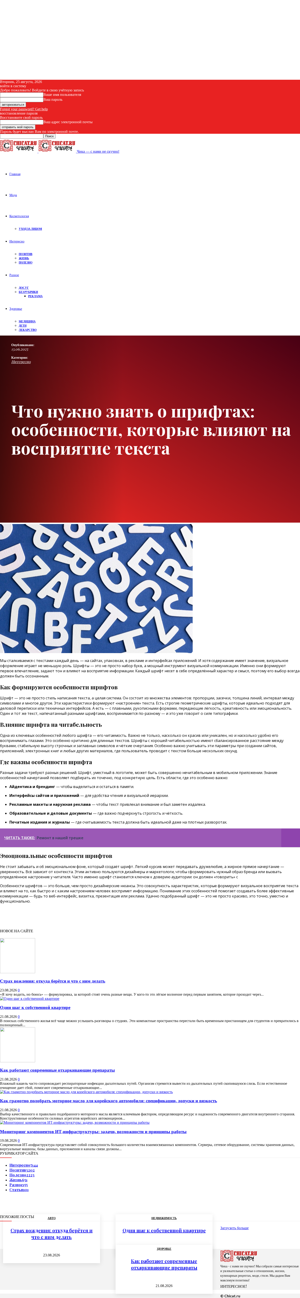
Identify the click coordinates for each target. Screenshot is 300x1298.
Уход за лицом (30, 229)
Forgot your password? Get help (24, 109)
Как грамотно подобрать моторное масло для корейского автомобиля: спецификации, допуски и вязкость (108, 1100)
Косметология (19, 216)
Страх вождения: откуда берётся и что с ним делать (52, 981)
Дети (22, 325)
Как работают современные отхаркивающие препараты (57, 1070)
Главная (14, 174)
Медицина (27, 321)
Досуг (24, 287)
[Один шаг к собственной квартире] (29, 999)
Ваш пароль (52, 99)
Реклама (35, 296)
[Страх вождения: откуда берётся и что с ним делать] (17, 972)
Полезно (25, 262)
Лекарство (28, 330)
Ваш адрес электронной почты (68, 122)
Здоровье (15, 309)
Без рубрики (28, 292)
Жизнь (24, 258)
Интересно (16, 241)
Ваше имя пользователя (62, 95)
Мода (13, 195)
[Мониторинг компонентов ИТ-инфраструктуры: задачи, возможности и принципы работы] (75, 1122)
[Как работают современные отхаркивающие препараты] (17, 1061)
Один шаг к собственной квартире (35, 1007)
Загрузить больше (234, 1228)
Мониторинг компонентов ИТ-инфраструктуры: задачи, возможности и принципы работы (93, 1131)
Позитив (25, 254)
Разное (14, 275)
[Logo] (19, 151)
